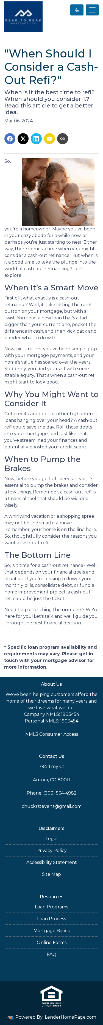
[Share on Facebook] (9, 138)
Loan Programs (51, 907)
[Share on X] (23, 138)
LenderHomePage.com (70, 1017)
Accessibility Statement (51, 862)
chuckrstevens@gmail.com (52, 806)
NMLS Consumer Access (51, 734)
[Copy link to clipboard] (62, 138)
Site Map (51, 874)
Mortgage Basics (51, 930)
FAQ (51, 954)
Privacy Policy (52, 850)
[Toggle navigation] (92, 9)
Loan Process (51, 918)
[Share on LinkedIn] (36, 138)
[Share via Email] (49, 138)
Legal (52, 838)
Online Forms (51, 942)
